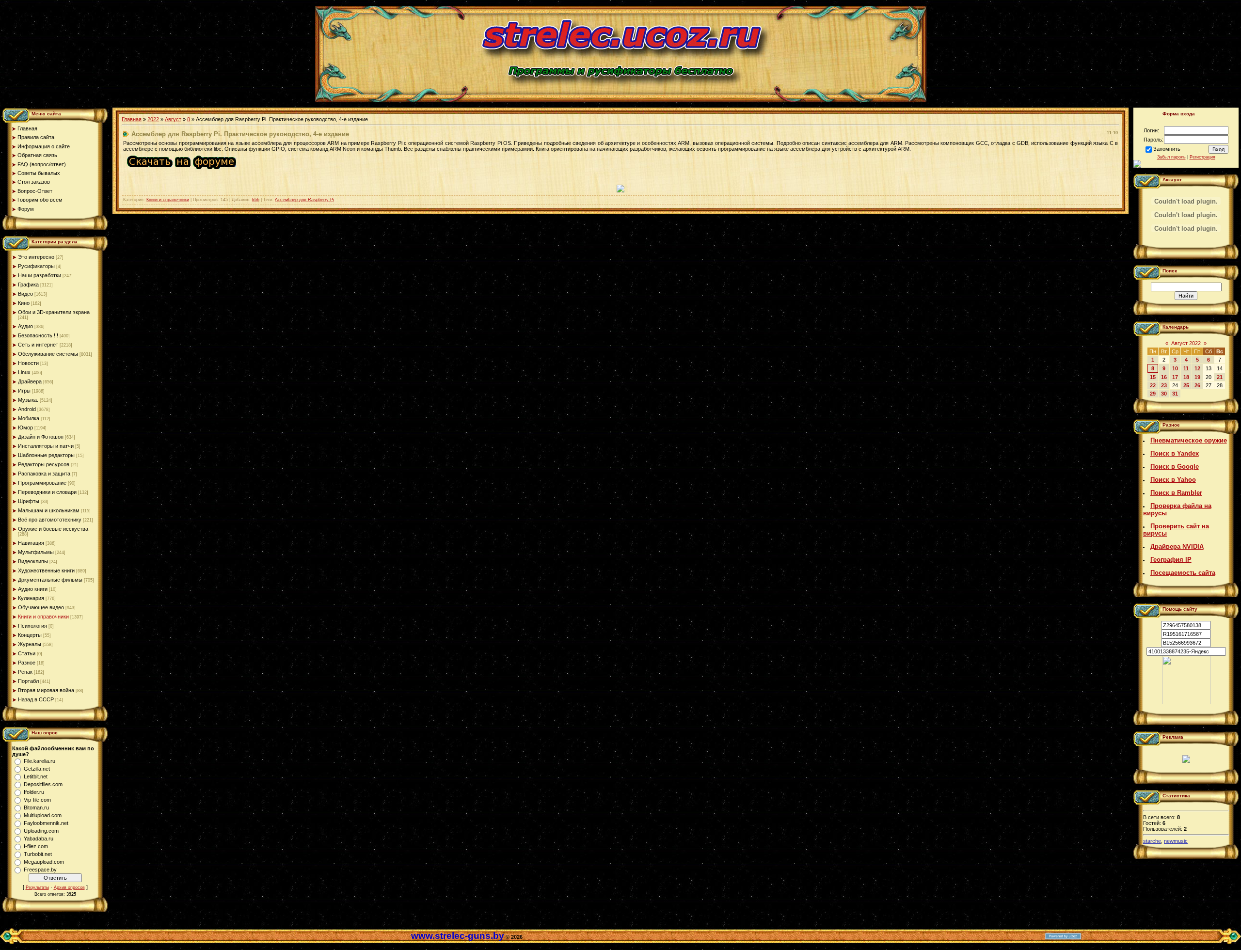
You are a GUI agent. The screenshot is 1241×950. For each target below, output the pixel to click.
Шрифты (28, 501)
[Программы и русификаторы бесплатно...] (1186, 702)
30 (1164, 393)
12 (1197, 368)
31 (1175, 393)
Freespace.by (40, 869)
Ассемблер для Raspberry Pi (304, 199)
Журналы (29, 644)
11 (1186, 368)
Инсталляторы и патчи (46, 446)
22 (1153, 385)
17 (1175, 377)
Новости (28, 363)
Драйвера (30, 381)
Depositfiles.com (43, 784)
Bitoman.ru (36, 807)
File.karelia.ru (39, 761)
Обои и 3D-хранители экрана (54, 312)
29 (1153, 393)
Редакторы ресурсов (43, 464)
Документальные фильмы (50, 580)
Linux (24, 372)
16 (1164, 377)
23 (1164, 385)
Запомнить (1166, 149)
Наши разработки (39, 275)
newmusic (1176, 841)
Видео (25, 294)
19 (1197, 377)
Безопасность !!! (38, 335)
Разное (26, 662)
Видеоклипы (33, 561)
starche (1152, 841)
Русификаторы (36, 266)
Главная (132, 119)
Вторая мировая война (46, 690)
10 (1175, 368)
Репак (25, 672)
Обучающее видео (41, 607)
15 (1153, 377)
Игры (24, 391)
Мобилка (28, 418)
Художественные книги (46, 570)
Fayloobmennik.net (46, 823)
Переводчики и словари (47, 492)
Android (27, 409)
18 (1186, 377)
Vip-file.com (37, 800)
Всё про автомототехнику (49, 519)
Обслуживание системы (48, 354)
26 (1197, 385)
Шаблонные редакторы (46, 455)
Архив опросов (69, 887)
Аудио (25, 326)
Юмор (25, 427)
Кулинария (31, 598)
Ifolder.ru (34, 792)
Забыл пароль (1171, 157)
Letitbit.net (36, 776)
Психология (32, 626)
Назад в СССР (36, 699)
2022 (153, 119)
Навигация (31, 543)
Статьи (26, 653)
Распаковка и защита (44, 473)
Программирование (42, 483)
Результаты (37, 887)
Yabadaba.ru (38, 838)
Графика (28, 284)
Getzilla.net (37, 769)
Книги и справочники (43, 616)
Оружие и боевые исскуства (53, 529)
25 (1186, 385)
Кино (24, 303)
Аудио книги (33, 589)
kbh (255, 199)
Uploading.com (41, 831)
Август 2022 (1186, 343)
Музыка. (28, 400)
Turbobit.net (38, 854)
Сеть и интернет (38, 345)
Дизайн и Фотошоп (41, 437)
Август (173, 119)
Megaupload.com (44, 862)
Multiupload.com (43, 815)
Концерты (30, 635)
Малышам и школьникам (49, 510)
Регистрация (1202, 157)
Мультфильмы (36, 552)
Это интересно (36, 257)
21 (1220, 377)
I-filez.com (36, 846)
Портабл (28, 681)
